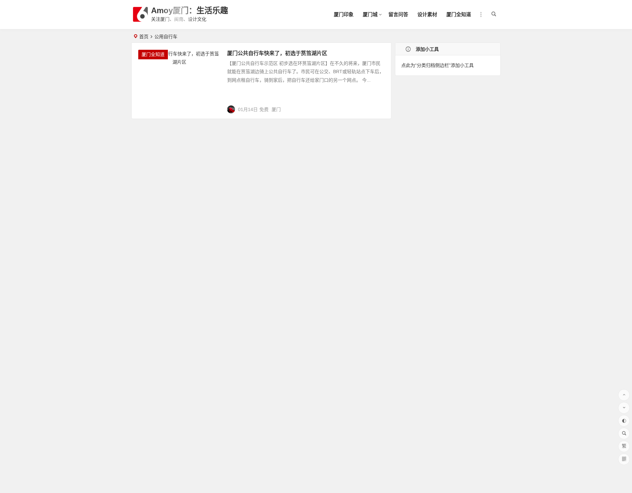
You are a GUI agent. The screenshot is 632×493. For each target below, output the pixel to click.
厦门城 (370, 14)
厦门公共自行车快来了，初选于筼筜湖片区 (277, 53)
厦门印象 (344, 14)
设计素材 (427, 14)
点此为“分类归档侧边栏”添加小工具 (437, 65)
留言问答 (398, 14)
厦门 (276, 109)
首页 (143, 36)
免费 (264, 109)
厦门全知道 (458, 14)
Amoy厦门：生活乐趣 (189, 10)
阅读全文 (378, 106)
